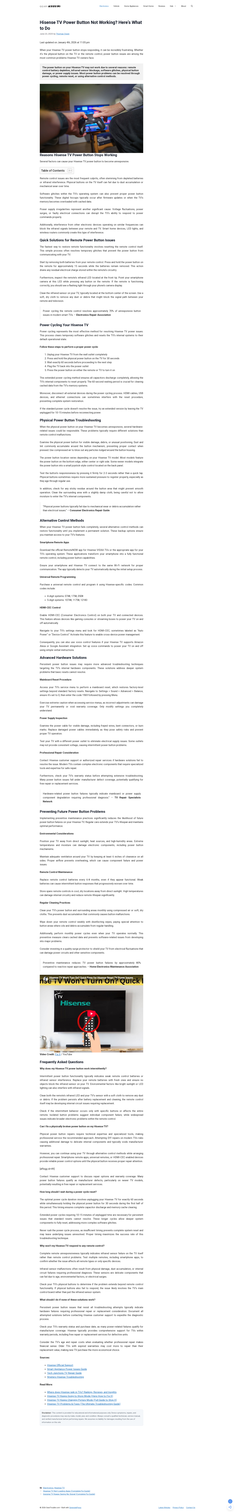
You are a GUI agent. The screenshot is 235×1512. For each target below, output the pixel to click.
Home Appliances (131, 6)
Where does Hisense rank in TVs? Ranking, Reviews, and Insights (82, 1392)
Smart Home (148, 6)
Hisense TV (59, 1488)
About (183, 6)
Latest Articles (164, 1507)
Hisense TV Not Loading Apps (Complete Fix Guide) (66, 1491)
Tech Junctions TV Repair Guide (64, 1373)
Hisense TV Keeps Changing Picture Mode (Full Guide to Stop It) (82, 1400)
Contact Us (190, 1507)
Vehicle (116, 6)
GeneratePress (75, 1507)
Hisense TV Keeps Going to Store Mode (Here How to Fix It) (80, 1396)
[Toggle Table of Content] (68, 170)
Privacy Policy (178, 1507)
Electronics (104, 6)
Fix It (58, 1054)
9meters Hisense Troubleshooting (65, 1376)
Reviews (162, 6)
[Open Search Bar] (191, 6)
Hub (171, 6)
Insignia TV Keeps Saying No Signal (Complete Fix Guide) (69, 1494)
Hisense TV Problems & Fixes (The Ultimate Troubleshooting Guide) (83, 1403)
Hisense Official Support (60, 1365)
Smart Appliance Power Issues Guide (67, 1369)
